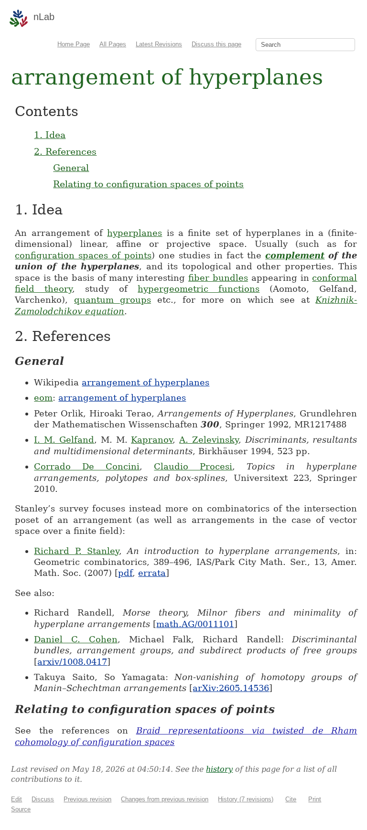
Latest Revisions (159, 44)
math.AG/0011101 (195, 624)
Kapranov (152, 440)
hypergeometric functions (198, 289)
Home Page (73, 44)
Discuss (43, 799)
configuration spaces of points (83, 255)
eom (43, 398)
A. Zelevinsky (208, 440)
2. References (65, 151)
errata (152, 573)
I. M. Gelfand (64, 440)
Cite (290, 799)
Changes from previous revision (164, 799)
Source (21, 809)
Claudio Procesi (193, 466)
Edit (16, 799)
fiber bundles (218, 278)
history (219, 769)
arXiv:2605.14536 (231, 688)
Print (314, 799)
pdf (125, 573)
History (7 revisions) (245, 799)
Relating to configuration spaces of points (148, 184)
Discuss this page (216, 44)
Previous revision (87, 799)
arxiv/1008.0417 (72, 662)
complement (294, 255)
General (71, 167)
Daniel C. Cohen (75, 639)
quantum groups (112, 300)
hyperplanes (134, 233)
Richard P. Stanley (76, 551)
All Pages (112, 44)
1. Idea (49, 134)
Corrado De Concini (87, 466)
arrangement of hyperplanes (145, 382)
